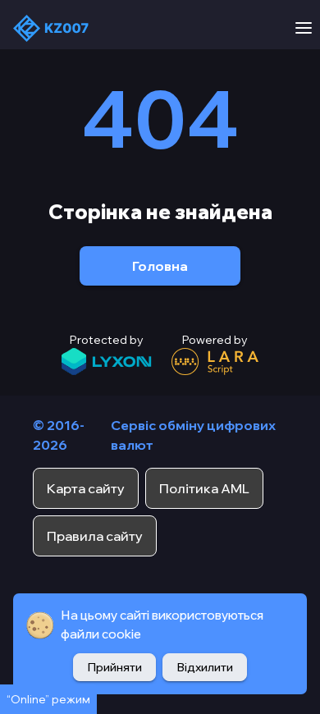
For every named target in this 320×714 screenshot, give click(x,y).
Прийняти (114, 667)
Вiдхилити (204, 667)
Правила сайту (95, 536)
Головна (160, 266)
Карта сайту (86, 488)
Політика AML (204, 488)
